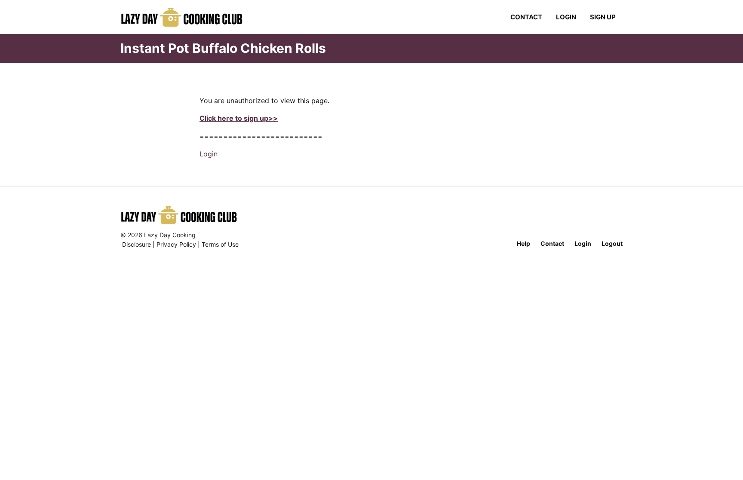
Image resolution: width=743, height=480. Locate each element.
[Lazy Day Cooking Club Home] (190, 17)
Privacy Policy (176, 244)
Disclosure (136, 244)
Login (566, 17)
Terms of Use (220, 244)
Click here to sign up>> (239, 118)
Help (523, 243)
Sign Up (603, 17)
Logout (612, 243)
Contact (526, 17)
